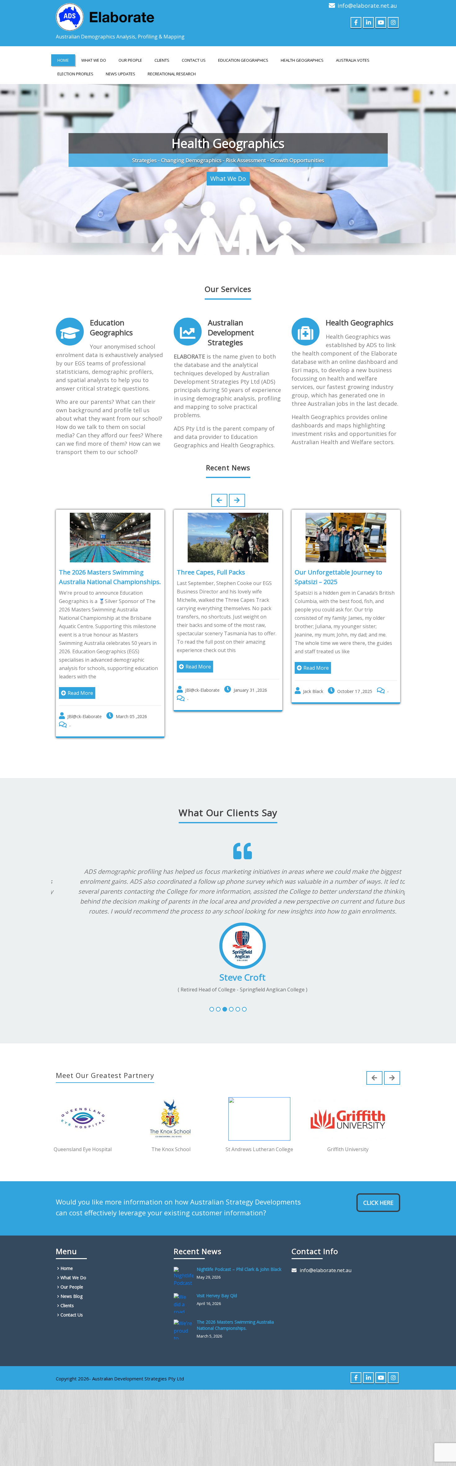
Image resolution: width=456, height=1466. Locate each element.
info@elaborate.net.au (367, 5)
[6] (244, 999)
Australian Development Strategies (231, 322)
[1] (211, 999)
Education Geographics (111, 317)
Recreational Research (172, 74)
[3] (224, 999)
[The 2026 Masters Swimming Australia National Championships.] (185, 1319)
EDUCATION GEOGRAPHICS (243, 60)
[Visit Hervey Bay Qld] (185, 1293)
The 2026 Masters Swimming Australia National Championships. (235, 1315)
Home (63, 60)
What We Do (93, 60)
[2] (218, 999)
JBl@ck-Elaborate (84, 706)
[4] (231, 999)
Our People (130, 60)
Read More (80, 682)
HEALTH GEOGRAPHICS (302, 60)
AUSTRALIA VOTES (352, 60)
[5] (237, 999)
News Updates (120, 74)
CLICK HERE (378, 1192)
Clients (161, 60)
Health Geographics (359, 312)
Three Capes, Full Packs (211, 561)
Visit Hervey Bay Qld (217, 1285)
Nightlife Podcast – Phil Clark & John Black (239, 1259)
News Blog (71, 1286)
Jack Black (313, 681)
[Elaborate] (105, 15)
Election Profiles (75, 74)
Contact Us (194, 60)
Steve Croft (228, 966)
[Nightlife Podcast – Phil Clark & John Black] (185, 1266)
